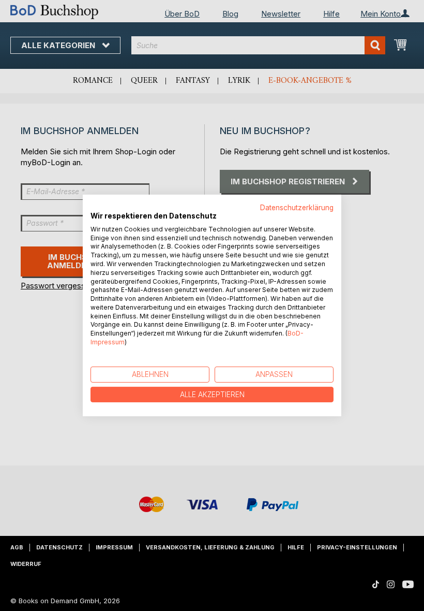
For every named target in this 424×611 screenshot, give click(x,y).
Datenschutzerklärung (297, 207)
